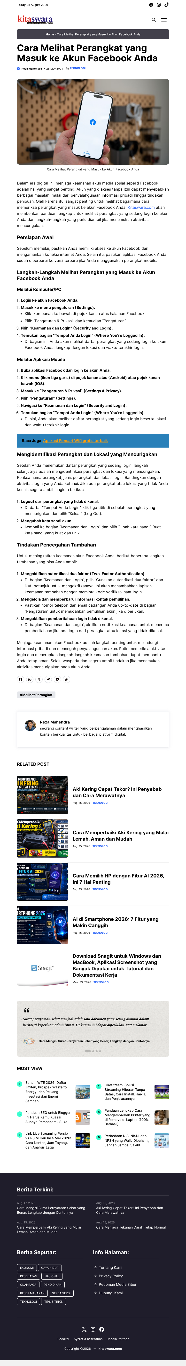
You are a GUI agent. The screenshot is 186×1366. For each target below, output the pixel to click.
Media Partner (118, 1339)
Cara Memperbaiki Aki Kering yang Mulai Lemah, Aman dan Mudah (49, 1229)
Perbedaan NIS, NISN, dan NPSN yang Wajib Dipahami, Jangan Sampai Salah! (127, 1140)
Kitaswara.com (141, 207)
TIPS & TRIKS (53, 1301)
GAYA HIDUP (50, 1268)
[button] (154, 20)
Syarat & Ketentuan (88, 1339)
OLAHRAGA (28, 1284)
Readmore (34, 1028)
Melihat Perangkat (37, 695)
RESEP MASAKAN (32, 1293)
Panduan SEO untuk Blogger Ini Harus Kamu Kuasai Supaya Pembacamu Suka (47, 1117)
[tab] (86, 1051)
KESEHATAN (28, 1276)
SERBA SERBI (61, 1293)
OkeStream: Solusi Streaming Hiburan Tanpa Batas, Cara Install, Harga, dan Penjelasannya (125, 1092)
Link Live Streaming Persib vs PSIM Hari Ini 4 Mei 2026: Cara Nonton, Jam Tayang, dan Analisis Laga (48, 1140)
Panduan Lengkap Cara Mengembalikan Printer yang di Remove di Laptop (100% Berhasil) (127, 1117)
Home (50, 34)
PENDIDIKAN (53, 1284)
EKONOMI (27, 1268)
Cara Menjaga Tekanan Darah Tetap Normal (131, 1227)
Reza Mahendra (32, 68)
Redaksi (63, 1339)
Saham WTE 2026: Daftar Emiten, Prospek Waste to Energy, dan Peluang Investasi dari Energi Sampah (46, 1091)
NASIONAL (52, 1276)
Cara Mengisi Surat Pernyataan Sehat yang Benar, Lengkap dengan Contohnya (51, 1210)
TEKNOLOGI (77, 68)
